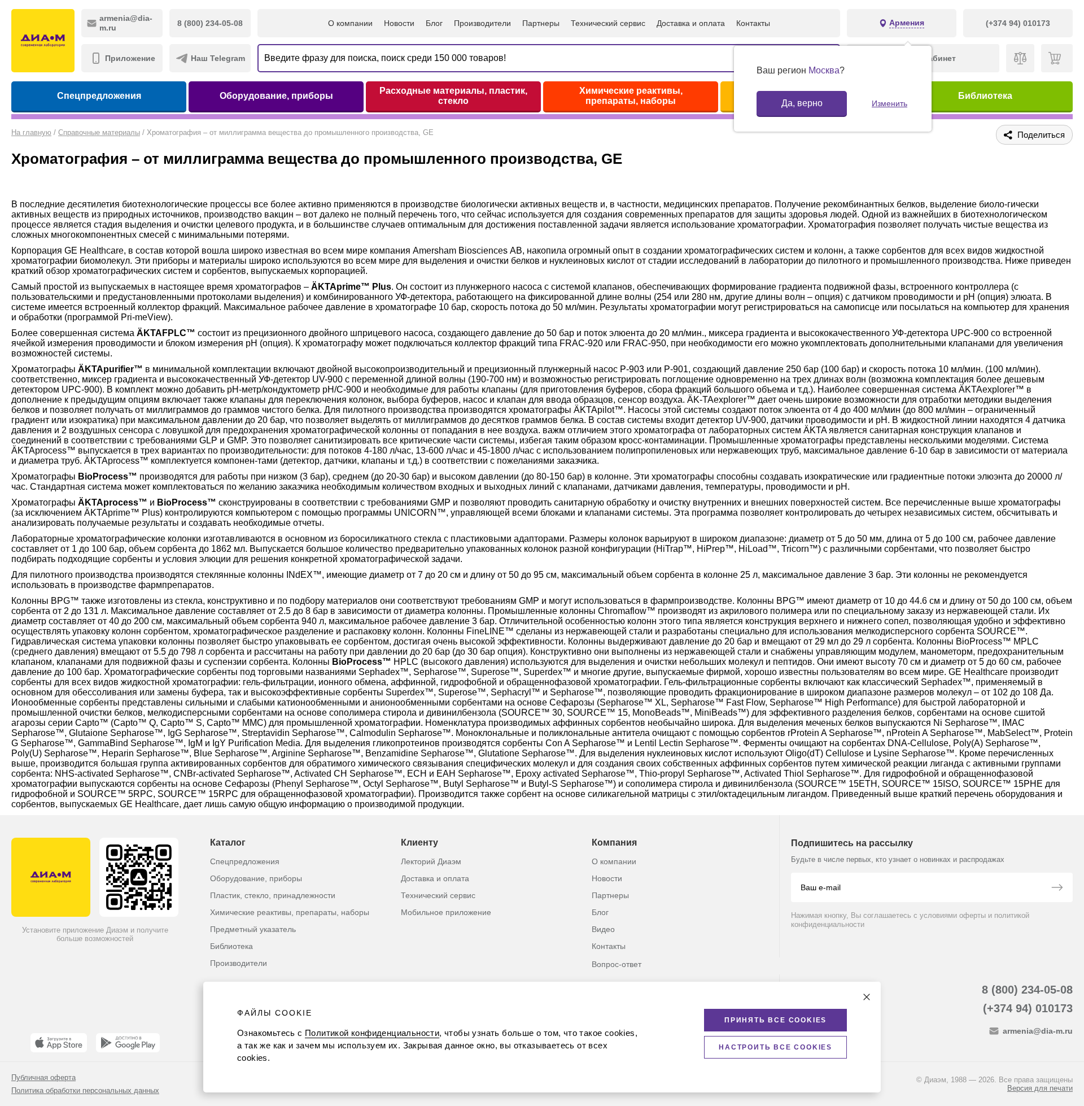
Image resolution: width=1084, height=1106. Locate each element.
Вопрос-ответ (616, 964)
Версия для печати (1040, 1088)
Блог (434, 23)
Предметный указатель (253, 929)
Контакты (753, 23)
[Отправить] (1057, 888)
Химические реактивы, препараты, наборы (631, 96)
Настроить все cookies (775, 1047)
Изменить (889, 103)
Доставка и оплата (691, 23)
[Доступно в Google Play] (128, 1042)
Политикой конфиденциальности (372, 1033)
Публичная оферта (43, 1077)
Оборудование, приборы (276, 96)
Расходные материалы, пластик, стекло (453, 96)
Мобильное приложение (446, 912)
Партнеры (541, 23)
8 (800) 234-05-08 (1027, 989)
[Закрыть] (867, 997)
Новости (399, 23)
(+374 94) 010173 (1028, 1008)
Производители (482, 23)
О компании (350, 23)
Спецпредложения (99, 96)
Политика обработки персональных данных (85, 1090)
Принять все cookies (775, 1020)
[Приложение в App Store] (58, 1042)
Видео (603, 929)
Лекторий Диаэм (431, 861)
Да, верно (802, 103)
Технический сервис (608, 23)
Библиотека (985, 96)
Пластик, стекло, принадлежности (272, 895)
